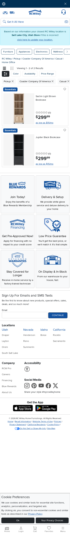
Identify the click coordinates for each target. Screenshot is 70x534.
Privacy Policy (35, 513)
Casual (59, 58)
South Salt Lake (10, 353)
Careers (6, 374)
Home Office (8, 62)
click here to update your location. (35, 39)
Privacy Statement (18, 424)
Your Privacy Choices (52, 520)
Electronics (42, 51)
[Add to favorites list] (65, 89)
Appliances (24, 51)
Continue (58, 315)
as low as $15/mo (44, 122)
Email (4, 310)
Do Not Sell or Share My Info (33, 428)
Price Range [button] (47, 73)
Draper (5, 335)
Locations (8, 325)
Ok (17, 520)
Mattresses (59, 51)
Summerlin (28, 347)
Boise (43, 335)
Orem (5, 347)
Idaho (44, 330)
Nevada (28, 330)
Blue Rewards (9, 386)
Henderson (29, 335)
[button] (14, 4)
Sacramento (59, 341)
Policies (57, 421)
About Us (7, 392)
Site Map (51, 428)
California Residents (37, 424)
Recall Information (23, 421)
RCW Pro (6, 368)
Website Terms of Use (43, 421)
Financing (7, 380)
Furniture (8, 51)
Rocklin (57, 335)
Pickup (17, 58)
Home (10, 421)
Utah (5, 330)
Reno (26, 341)
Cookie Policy (53, 424)
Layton (5, 341)
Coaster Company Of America (38, 58)
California (59, 330)
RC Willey (7, 58)
